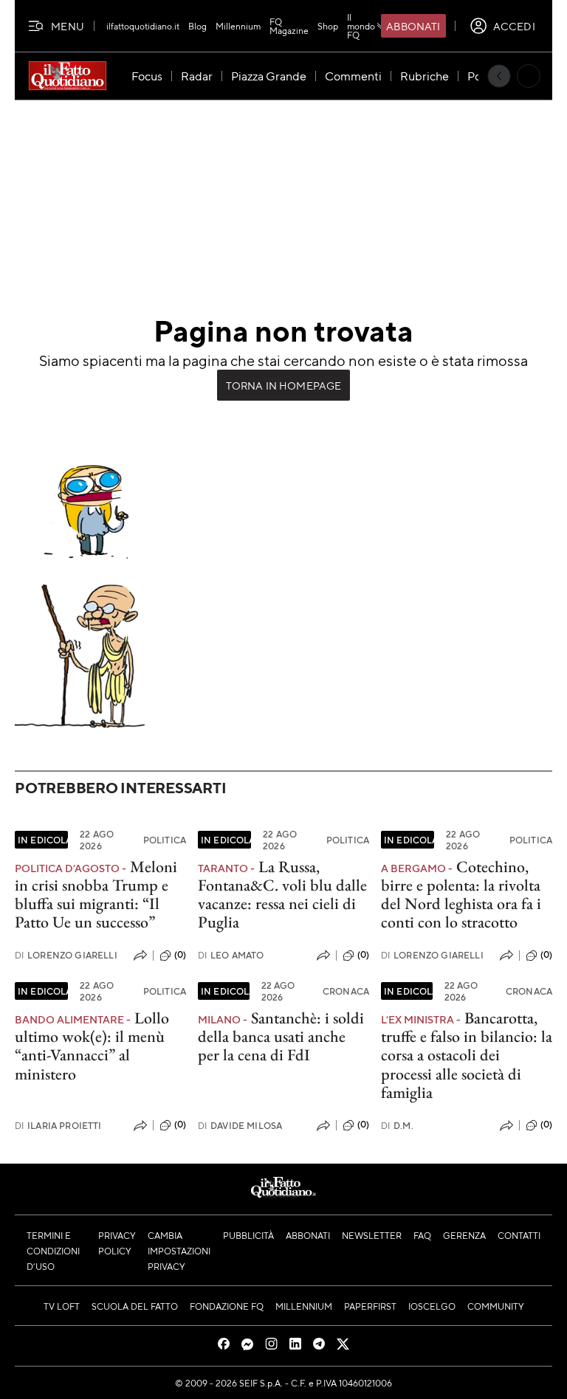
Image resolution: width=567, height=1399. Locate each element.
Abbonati (413, 25)
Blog (197, 25)
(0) (180, 955)
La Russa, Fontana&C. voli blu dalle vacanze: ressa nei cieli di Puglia (282, 894)
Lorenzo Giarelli (66, 955)
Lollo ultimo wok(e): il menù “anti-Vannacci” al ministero (92, 1046)
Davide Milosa (240, 1125)
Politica (164, 840)
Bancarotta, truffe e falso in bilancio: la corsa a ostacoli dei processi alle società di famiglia (466, 1055)
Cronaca (346, 991)
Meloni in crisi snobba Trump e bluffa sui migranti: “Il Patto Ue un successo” (96, 894)
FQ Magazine (289, 26)
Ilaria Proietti (58, 1125)
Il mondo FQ (361, 26)
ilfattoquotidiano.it (142, 25)
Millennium (238, 25)
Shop (327, 25)
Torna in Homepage (284, 385)
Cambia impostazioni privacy (179, 1250)
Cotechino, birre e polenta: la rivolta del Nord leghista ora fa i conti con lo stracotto (461, 894)
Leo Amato (231, 955)
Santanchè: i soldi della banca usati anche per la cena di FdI (281, 1036)
